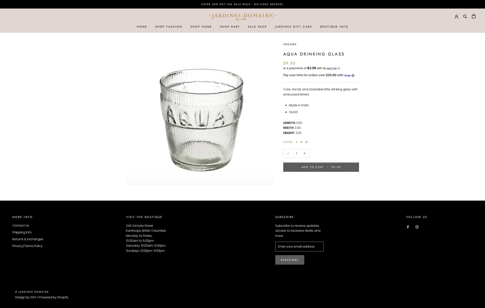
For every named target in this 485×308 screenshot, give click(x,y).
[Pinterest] (306, 142)
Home (142, 27)
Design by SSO (26, 297)
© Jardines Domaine (32, 292)
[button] (321, 68)
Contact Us (20, 225)
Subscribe (290, 260)
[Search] (465, 16)
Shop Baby (230, 27)
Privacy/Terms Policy (27, 246)
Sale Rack (257, 27)
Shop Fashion (168, 27)
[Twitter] (301, 142)
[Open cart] (474, 16)
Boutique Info (334, 27)
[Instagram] (417, 226)
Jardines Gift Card (293, 27)
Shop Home (201, 27)
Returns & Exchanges (27, 239)
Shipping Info (22, 232)
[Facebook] (297, 142)
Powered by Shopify (54, 297)
